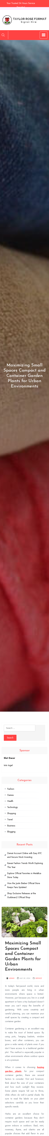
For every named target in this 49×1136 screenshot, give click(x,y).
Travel (10, 819)
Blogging (11, 831)
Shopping (11, 813)
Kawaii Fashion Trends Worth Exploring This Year (25, 865)
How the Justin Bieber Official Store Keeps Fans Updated (23, 885)
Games (10, 795)
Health (10, 801)
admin (11, 978)
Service (38, 978)
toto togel (8, 765)
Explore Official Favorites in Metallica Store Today (24, 875)
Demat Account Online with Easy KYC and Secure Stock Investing (24, 855)
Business (11, 825)
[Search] (3, 35)
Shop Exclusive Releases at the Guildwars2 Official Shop (21, 895)
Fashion (10, 788)
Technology (12, 807)
